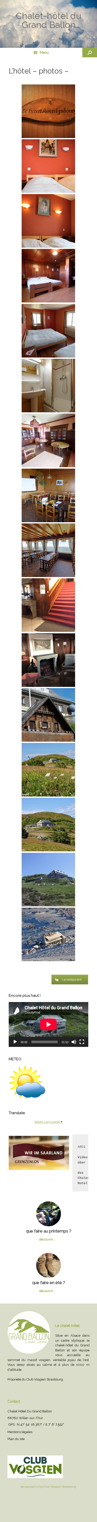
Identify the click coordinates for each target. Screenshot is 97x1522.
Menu (44, 53)
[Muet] (73, 1041)
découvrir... (47, 1239)
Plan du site (16, 1439)
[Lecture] (15, 1041)
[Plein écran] (81, 1041)
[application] (48, 1024)
